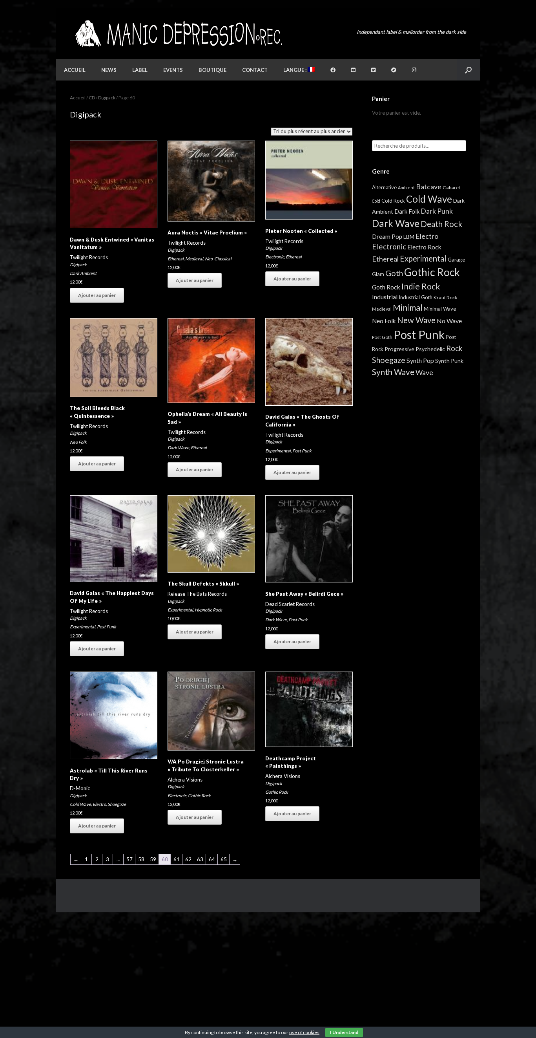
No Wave (449, 320)
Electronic (274, 256)
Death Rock (441, 224)
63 (200, 859)
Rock (454, 348)
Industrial (384, 296)
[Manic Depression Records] (178, 33)
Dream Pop (387, 236)
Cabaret (451, 187)
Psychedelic (430, 349)
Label (140, 70)
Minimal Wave (440, 309)
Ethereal (176, 258)
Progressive (399, 349)
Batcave (428, 186)
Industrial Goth (415, 297)
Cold (376, 200)
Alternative (384, 187)
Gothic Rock (199, 795)
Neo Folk (78, 442)
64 (212, 859)
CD (92, 98)
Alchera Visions (185, 779)
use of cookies (304, 1032)
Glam (378, 274)
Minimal (408, 307)
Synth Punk (449, 360)
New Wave (416, 320)
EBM (408, 237)
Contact (255, 70)
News (109, 70)
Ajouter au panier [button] (97, 295)
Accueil (75, 70)
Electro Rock (424, 247)
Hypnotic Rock (208, 609)
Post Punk (302, 450)
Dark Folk (406, 211)
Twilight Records (89, 257)
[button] (468, 70)
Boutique (212, 70)
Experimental (278, 450)
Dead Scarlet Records (290, 604)
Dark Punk (437, 211)
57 (129, 859)
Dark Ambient (83, 273)
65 (224, 859)
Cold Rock (393, 201)
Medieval (194, 258)
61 (176, 859)
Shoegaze (117, 804)
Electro (99, 804)
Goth (394, 273)
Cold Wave (80, 804)
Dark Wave (178, 447)
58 (141, 859)
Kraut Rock (445, 297)
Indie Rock (420, 286)
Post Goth (382, 337)
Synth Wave (393, 372)
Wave (424, 372)
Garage (456, 259)
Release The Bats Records (197, 594)
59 (153, 859)
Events (173, 70)
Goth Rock (386, 287)
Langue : (295, 70)
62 (188, 859)
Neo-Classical (218, 258)
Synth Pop (420, 360)
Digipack (106, 98)
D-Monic (80, 788)
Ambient (406, 187)
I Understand (344, 1032)
